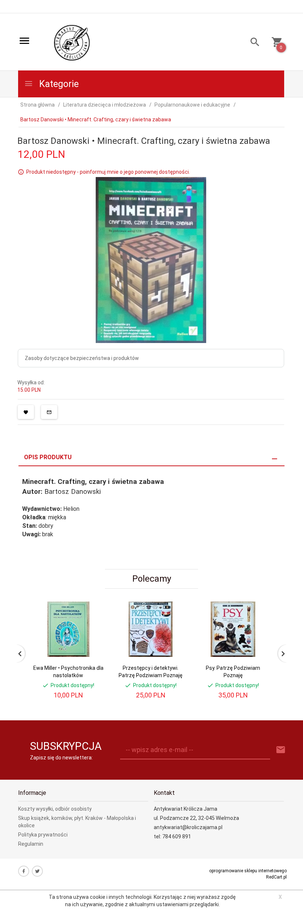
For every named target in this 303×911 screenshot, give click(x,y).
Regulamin (30, 844)
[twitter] (37, 871)
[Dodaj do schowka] (26, 412)
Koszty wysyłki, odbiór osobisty (55, 809)
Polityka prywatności (43, 835)
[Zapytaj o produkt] (49, 412)
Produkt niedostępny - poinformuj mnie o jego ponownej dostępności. (108, 172)
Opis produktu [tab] (48, 457)
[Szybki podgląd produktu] (92, 604)
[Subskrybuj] (281, 750)
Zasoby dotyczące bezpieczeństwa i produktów (82, 358)
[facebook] (23, 871)
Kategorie (58, 84)
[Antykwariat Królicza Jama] (72, 42)
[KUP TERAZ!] (91, 642)
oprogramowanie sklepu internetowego (248, 870)
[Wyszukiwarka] (252, 43)
